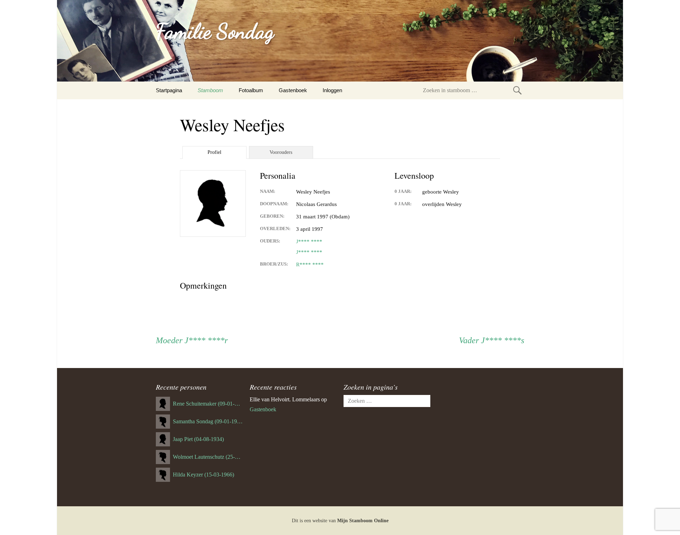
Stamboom (210, 90)
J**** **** (309, 241)
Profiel (214, 152)
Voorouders (281, 152)
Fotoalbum (251, 90)
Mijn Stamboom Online (363, 520)
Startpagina (169, 90)
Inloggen (332, 90)
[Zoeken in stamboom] (517, 90)
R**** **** (310, 264)
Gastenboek (293, 90)
